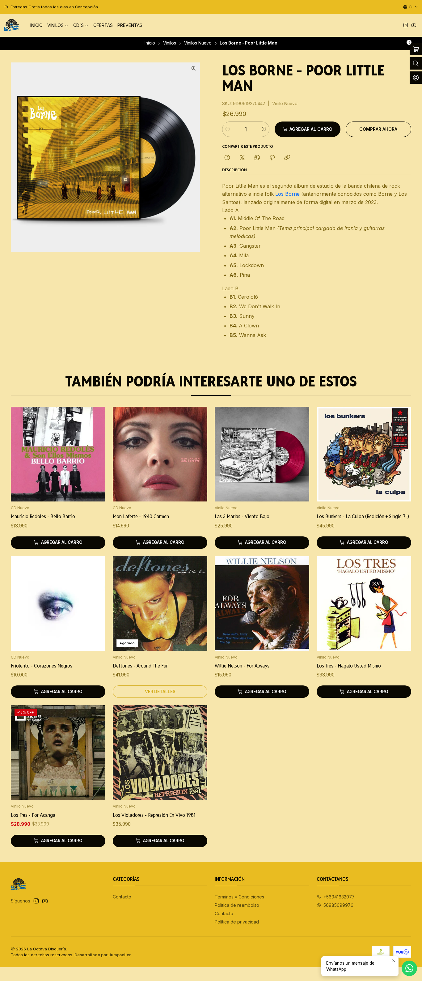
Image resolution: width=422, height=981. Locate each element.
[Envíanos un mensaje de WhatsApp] (409, 968)
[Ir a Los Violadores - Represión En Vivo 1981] (160, 752)
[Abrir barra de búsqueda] (416, 63)
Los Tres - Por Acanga (33, 815)
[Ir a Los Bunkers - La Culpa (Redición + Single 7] (364, 454)
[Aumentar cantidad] (264, 129)
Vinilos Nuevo (198, 43)
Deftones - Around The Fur (140, 665)
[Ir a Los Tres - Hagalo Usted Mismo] (364, 603)
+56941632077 (339, 896)
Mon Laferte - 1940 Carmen (141, 516)
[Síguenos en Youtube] (413, 25)
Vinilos (169, 43)
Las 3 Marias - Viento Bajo (242, 516)
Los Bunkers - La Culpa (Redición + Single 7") (363, 516)
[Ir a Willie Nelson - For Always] (262, 603)
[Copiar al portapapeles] (287, 158)
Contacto (122, 896)
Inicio (150, 43)
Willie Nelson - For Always (242, 665)
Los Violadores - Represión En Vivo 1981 (154, 815)
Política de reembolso (237, 905)
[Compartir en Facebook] (227, 158)
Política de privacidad (237, 921)
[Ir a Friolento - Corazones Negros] (58, 603)
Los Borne (287, 194)
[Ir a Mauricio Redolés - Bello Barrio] (58, 454)
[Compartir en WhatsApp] (257, 158)
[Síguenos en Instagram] (405, 25)
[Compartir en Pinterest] (272, 158)
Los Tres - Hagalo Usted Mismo (349, 665)
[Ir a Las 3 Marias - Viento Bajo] (262, 454)
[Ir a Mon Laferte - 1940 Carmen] (160, 454)
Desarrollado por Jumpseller (102, 955)
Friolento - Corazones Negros (41, 665)
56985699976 (338, 905)
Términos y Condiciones (239, 896)
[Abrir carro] (416, 49)
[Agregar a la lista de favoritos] (94, 446)
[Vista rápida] (94, 462)
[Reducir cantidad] (227, 129)
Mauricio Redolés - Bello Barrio (43, 516)
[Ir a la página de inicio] (11, 25)
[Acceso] (416, 77)
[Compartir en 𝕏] (242, 158)
